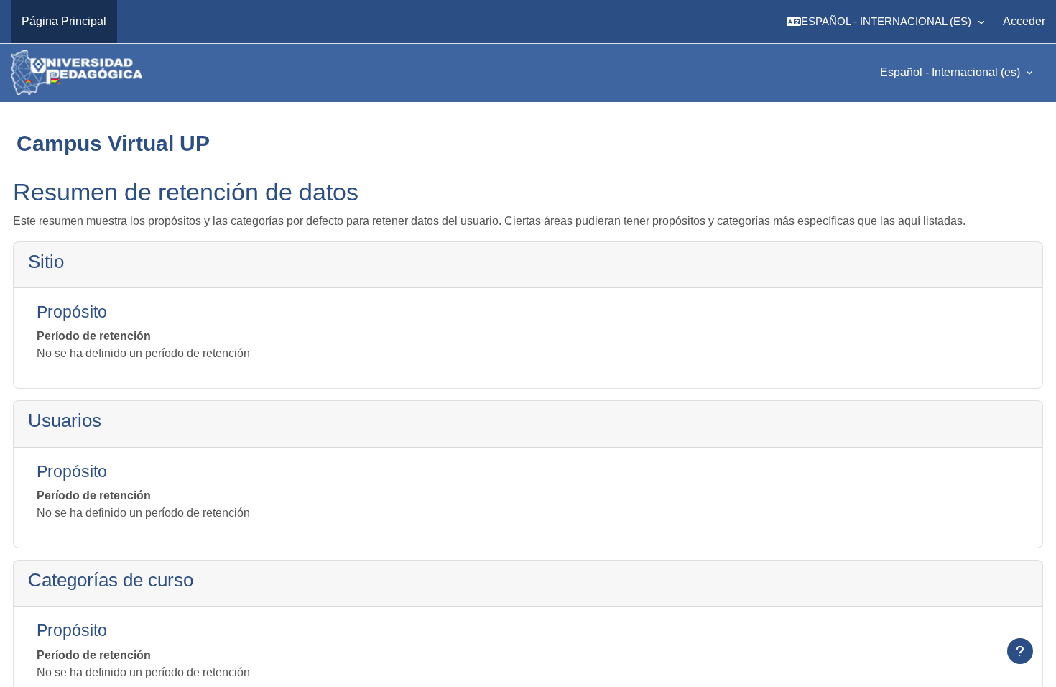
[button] (885, 21)
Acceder (1024, 21)
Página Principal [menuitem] (64, 21)
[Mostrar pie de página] (1020, 651)
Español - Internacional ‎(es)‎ (951, 72)
